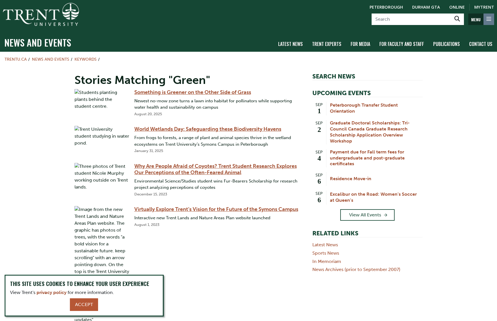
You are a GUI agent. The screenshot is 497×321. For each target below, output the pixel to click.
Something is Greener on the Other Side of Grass (192, 92)
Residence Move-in (350, 178)
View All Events (365, 215)
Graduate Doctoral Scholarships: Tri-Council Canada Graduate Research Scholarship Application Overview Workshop (370, 131)
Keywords (85, 59)
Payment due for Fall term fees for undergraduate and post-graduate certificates (367, 158)
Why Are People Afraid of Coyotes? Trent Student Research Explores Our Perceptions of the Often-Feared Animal (215, 169)
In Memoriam (326, 261)
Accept (84, 304)
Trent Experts (326, 44)
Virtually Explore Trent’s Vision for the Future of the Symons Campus (216, 209)
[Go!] (457, 19)
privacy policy (51, 292)
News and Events (37, 42)
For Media (360, 44)
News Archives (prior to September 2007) (356, 269)
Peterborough (386, 7)
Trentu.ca (16, 59)
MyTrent (484, 7)
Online (457, 7)
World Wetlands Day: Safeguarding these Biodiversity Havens (207, 129)
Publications (446, 44)
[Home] (41, 14)
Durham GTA (426, 7)
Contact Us (480, 44)
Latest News (290, 44)
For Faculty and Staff (401, 44)
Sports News (325, 253)
